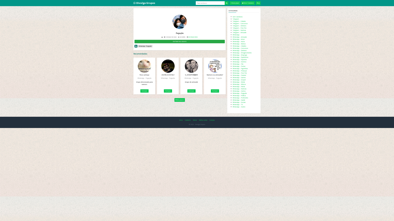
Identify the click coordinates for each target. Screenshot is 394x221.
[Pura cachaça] (144, 66)
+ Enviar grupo (235, 3)
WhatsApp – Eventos (239, 62)
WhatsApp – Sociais (239, 102)
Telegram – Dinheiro (239, 26)
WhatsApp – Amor (239, 39)
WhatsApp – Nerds (239, 86)
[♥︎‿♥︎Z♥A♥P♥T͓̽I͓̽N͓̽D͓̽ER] (191, 66)
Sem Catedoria (237, 17)
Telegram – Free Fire (239, 28)
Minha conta (203, 120)
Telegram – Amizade (239, 32)
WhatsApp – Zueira (239, 107)
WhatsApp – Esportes (240, 59)
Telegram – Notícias (239, 30)
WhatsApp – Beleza (239, 44)
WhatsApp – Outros (239, 91)
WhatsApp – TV (238, 104)
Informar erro (193, 37)
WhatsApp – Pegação (240, 93)
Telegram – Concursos (240, 23)
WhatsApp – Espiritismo (240, 57)
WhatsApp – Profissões (240, 98)
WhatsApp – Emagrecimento (242, 53)
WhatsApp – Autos (239, 41)
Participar (144, 91)
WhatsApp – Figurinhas (240, 68)
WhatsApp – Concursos (240, 48)
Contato (212, 120)
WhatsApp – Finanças (240, 71)
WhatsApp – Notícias (239, 89)
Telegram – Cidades (239, 21)
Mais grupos (180, 100)
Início (181, 120)
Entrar (195, 120)
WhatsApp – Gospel (239, 80)
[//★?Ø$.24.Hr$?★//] (168, 66)
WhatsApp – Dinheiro (240, 50)
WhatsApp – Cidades (239, 46)
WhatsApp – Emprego (240, 55)
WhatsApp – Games (239, 77)
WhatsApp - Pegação (145, 46)
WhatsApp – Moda (239, 82)
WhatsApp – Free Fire (240, 73)
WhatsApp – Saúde (239, 100)
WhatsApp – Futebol (239, 75)
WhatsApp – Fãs (238, 64)
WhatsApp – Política (239, 95)
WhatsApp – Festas (239, 66)
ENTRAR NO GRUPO (180, 41)
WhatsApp (236, 35)
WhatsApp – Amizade (240, 37)
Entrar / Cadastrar (248, 3)
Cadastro (188, 120)
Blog (258, 3)
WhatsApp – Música (239, 84)
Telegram (236, 19)
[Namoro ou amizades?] (215, 66)
